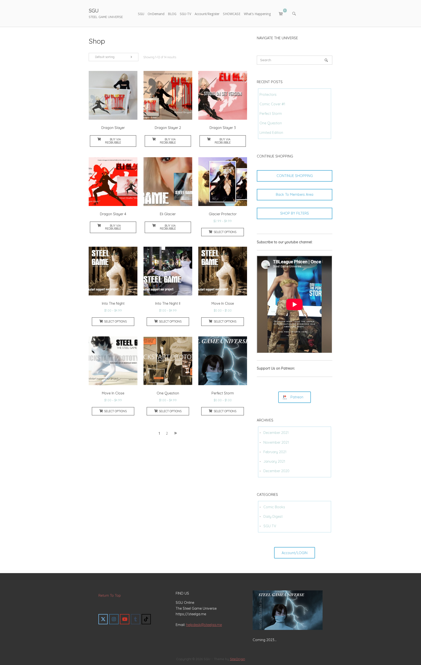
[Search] (326, 60)
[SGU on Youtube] (124, 619)
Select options (225, 232)
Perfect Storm (270, 113)
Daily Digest (273, 516)
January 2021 (274, 461)
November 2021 (276, 442)
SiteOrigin (237, 659)
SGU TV (269, 526)
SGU (94, 10)
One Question (270, 123)
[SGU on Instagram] (113, 619)
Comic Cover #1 (272, 104)
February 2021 (275, 452)
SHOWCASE (231, 14)
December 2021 (276, 432)
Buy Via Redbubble (113, 140)
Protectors (268, 94)
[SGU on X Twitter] (103, 619)
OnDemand (156, 14)
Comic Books (274, 507)
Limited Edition (271, 132)
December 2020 (276, 471)
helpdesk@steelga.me (204, 625)
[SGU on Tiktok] (146, 619)
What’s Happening (257, 14)
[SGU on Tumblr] (135, 619)
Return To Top (109, 595)
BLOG (172, 14)
